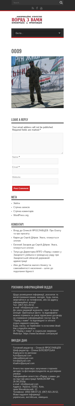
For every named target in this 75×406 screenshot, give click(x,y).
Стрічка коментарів (23, 211)
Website (16, 177)
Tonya (16, 251)
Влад (16, 230)
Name (15, 157)
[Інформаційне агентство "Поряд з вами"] (37, 19)
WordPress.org (20, 215)
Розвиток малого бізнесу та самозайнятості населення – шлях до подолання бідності (33, 268)
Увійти (16, 203)
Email (15, 167)
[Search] (61, 2)
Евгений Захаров (22, 244)
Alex (15, 265)
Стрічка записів (21, 207)
